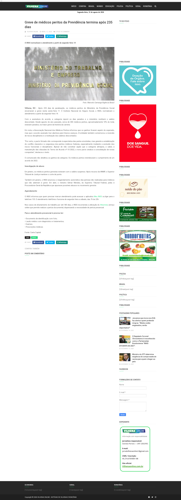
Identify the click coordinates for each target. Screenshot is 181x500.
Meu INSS (98, 196)
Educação (109, 6)
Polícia (120, 6)
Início (73, 6)
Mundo (100, 6)
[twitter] (152, 497)
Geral (138, 6)
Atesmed (104, 205)
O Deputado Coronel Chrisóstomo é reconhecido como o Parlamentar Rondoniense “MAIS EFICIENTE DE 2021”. (137, 341)
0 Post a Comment (63, 32)
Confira (82, 6)
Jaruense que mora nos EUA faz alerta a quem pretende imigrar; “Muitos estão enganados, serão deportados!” (137, 323)
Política (129, 6)
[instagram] (155, 497)
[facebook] (149, 497)
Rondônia (147, 6)
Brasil (91, 6)
